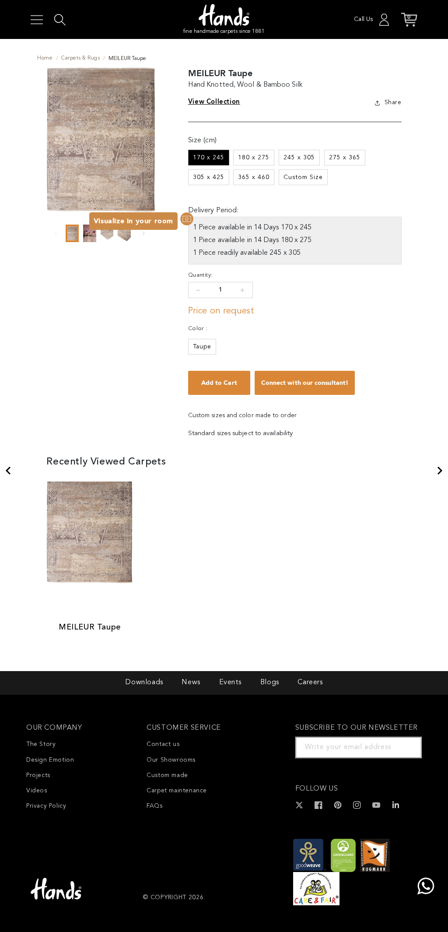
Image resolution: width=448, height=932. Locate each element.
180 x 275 (254, 158)
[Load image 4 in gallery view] (124, 233)
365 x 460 (254, 177)
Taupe (202, 347)
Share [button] (393, 102)
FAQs (154, 806)
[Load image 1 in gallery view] (72, 233)
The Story (41, 744)
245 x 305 (299, 158)
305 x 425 (208, 177)
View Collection (214, 102)
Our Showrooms (171, 760)
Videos (36, 791)
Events (230, 682)
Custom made (167, 775)
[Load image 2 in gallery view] (89, 233)
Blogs (269, 682)
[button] (37, 19)
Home (44, 58)
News (191, 682)
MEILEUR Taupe (90, 627)
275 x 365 (344, 158)
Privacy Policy (46, 806)
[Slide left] (56, 233)
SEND (405, 747)
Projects (38, 775)
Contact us (163, 744)
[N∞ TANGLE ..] (7, 470)
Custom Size (303, 177)
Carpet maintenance (177, 791)
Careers (310, 682)
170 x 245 (208, 158)
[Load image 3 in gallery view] (107, 233)
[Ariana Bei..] (440, 470)
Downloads (144, 682)
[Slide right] (143, 233)
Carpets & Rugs (80, 58)
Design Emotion (50, 760)
